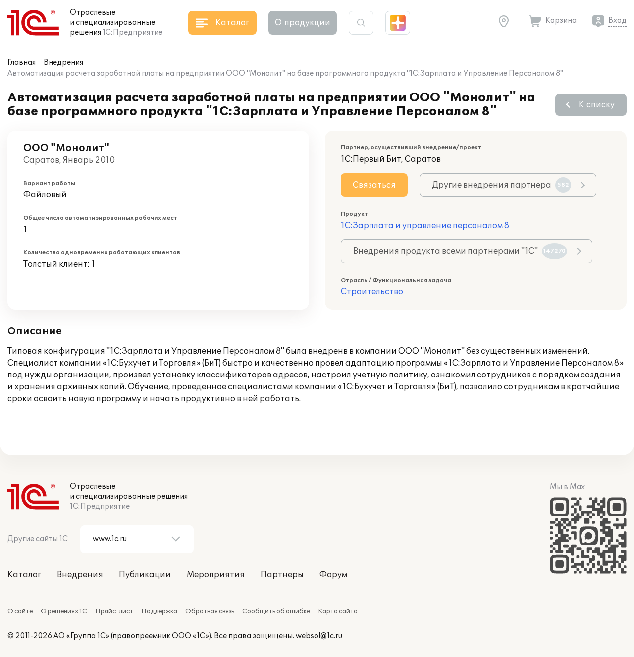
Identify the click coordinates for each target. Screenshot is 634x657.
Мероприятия (216, 575)
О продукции (302, 23)
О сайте (20, 611)
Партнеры (282, 575)
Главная (21, 62)
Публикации (145, 575)
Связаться (374, 185)
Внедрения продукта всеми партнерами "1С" (459, 251)
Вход (617, 20)
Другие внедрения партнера (500, 185)
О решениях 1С (64, 611)
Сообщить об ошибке (276, 611)
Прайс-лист (114, 611)
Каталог (24, 575)
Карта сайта (338, 611)
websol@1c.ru (319, 636)
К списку (597, 105)
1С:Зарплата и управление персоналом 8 (425, 226)
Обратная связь (209, 611)
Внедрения (63, 62)
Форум (333, 575)
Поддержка (159, 611)
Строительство (372, 292)
